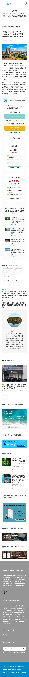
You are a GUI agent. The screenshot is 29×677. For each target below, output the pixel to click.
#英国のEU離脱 (6, 276)
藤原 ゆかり (4, 40)
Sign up (24, 648)
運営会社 (5, 672)
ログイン (15, 116)
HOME (4, 13)
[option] (14, 379)
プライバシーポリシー (14, 672)
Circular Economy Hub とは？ (12, 669)
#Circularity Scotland (14, 265)
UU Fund (18, 610)
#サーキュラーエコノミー (8, 267)
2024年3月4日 (21, 390)
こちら (18, 132)
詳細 (8, 623)
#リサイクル (15, 269)
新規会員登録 (15, 128)
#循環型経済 (6, 274)
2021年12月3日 (10, 40)
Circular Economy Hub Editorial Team (10, 390)
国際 (14, 13)
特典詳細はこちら (14, 167)
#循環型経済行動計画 (15, 274)
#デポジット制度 (6, 269)
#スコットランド (19, 267)
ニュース (9, 13)
